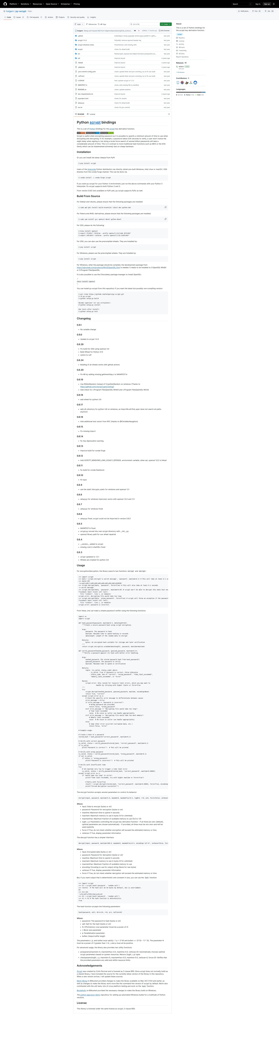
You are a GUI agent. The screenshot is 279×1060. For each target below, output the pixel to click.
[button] (165, 207)
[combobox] (145, 24)
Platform (13, 4)
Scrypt (79, 971)
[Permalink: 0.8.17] (75, 404)
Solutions (25, 4)
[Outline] (169, 114)
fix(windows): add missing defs (125, 45)
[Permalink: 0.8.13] (75, 446)
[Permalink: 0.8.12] (75, 455)
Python (92, 129)
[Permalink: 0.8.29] (75, 344)
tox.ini (80, 107)
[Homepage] (5, 4)
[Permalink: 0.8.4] (75, 539)
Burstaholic (81, 990)
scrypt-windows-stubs (86, 45)
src (79, 54)
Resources (37, 4)
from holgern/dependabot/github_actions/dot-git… (119, 31)
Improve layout (119, 58)
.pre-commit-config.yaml (87, 72)
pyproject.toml (83, 98)
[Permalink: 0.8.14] (75, 436)
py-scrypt (21, 11)
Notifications (244, 11)
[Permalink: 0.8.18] (75, 395)
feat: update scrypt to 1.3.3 (124, 80)
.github (80, 36)
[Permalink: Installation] (75, 151)
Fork (257, 11)
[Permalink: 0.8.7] (75, 504)
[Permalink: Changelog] (75, 318)
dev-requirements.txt (85, 94)
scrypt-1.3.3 (82, 40)
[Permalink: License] (75, 1002)
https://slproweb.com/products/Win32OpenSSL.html (98, 267)
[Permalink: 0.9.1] (75, 325)
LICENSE (81, 80)
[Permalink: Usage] (75, 565)
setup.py (81, 103)
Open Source (51, 4)
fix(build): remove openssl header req (127, 40)
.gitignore (81, 67)
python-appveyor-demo (90, 995)
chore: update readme (122, 89)
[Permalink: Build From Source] (75, 196)
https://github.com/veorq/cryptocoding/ (96, 387)
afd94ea (144, 30)
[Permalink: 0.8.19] (75, 379)
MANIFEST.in (82, 85)
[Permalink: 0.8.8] (75, 494)
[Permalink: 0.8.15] (75, 426)
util (79, 58)
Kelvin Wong (82, 981)
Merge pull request (90, 31)
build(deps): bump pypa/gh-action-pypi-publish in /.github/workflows (139, 36)
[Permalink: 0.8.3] (75, 552)
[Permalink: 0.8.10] (75, 475)
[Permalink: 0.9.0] (75, 334)
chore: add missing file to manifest (126, 85)
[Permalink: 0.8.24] (75, 360)
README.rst (82, 89)
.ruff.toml (81, 76)
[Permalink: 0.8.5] (75, 523)
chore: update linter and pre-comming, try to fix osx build (134, 72)
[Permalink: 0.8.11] (75, 465)
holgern (10, 11)
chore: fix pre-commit (122, 107)
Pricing (77, 4)
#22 (99, 31)
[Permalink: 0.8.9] (75, 485)
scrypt (80, 49)
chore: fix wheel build (122, 49)
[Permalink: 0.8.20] (75, 370)
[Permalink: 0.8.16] (75, 417)
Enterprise (65, 4)
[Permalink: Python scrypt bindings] (75, 122)
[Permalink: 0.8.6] (75, 514)
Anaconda (92, 169)
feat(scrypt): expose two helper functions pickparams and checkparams (140, 54)
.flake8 (80, 63)
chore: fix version (120, 98)
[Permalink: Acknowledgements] (75, 965)
